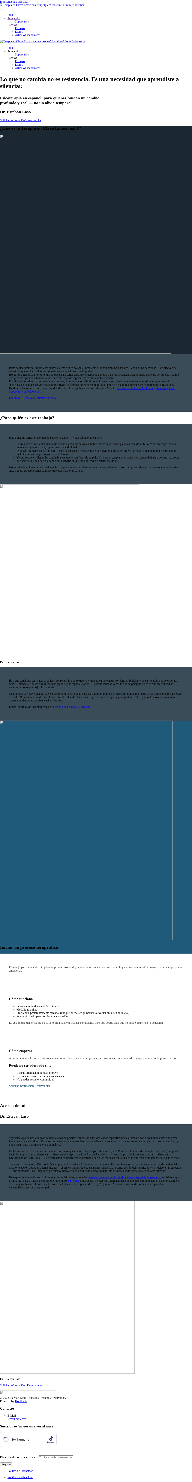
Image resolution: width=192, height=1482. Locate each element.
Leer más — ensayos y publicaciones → (33, 397)
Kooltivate (21, 1401)
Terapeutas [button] (14, 51)
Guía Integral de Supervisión (144, 1177)
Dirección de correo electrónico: (19, 1457)
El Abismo (84, 706)
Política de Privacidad (20, 1470)
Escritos (12, 24)
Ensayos (20, 28)
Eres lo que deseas (64, 706)
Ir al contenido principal (14, 1)
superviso (74, 1180)
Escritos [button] (12, 57)
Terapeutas (14, 18)
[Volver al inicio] (42, 5)
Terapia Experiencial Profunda (135, 388)
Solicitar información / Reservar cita (21, 1385)
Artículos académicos (27, 35)
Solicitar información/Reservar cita (20, 120)
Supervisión (22, 21)
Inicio (11, 14)
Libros (19, 31)
